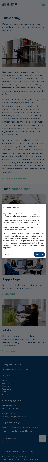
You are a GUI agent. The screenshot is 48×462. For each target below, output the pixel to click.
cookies (37, 225)
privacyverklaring (21, 227)
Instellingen (7, 254)
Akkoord (39, 254)
